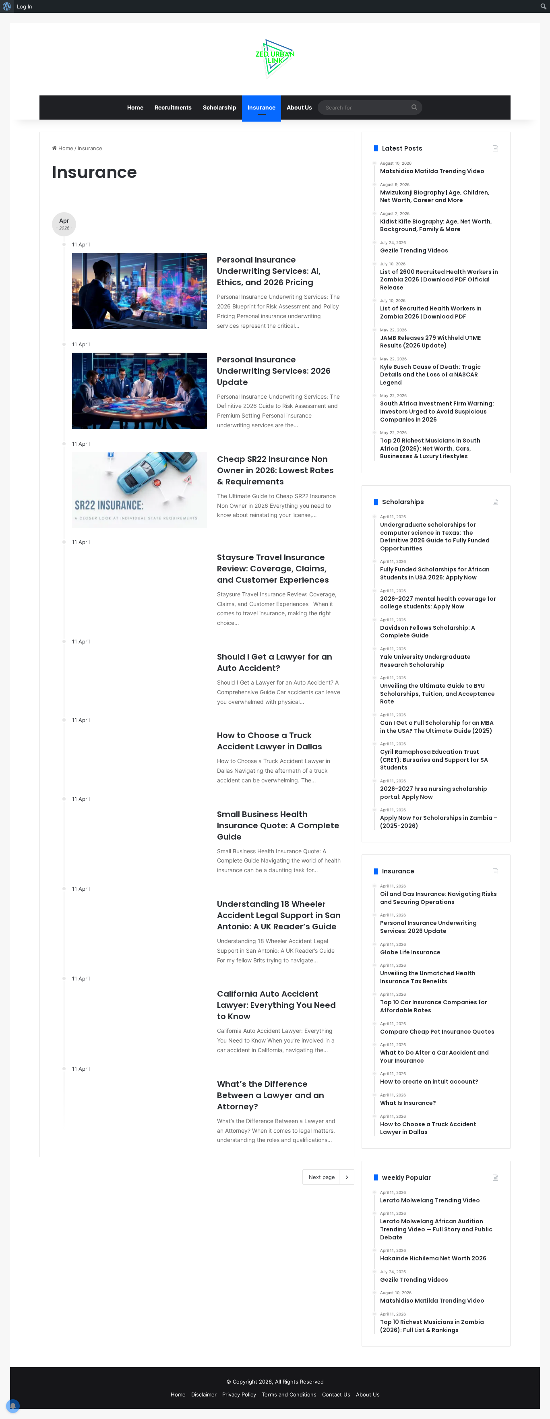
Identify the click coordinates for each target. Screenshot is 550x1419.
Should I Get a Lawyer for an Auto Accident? (274, 662)
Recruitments (173, 107)
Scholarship (219, 107)
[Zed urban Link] (275, 59)
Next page (322, 1177)
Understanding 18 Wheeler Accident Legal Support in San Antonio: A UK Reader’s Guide (279, 915)
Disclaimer (204, 1394)
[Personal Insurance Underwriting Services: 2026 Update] (139, 391)
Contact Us (336, 1394)
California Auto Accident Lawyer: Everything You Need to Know (276, 1005)
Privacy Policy (239, 1394)
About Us (299, 107)
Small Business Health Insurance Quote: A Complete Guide (278, 825)
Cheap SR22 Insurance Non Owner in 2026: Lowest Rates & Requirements (275, 470)
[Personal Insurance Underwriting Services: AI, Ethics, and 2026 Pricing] (139, 291)
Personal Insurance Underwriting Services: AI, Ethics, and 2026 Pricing (268, 271)
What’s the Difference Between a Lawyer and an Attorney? (270, 1095)
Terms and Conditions (289, 1394)
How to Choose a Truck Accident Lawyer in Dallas (269, 741)
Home (135, 107)
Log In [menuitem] (24, 6)
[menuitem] (7, 6)
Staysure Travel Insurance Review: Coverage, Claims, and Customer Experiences (273, 568)
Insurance (261, 107)
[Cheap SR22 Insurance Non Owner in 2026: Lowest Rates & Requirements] (139, 490)
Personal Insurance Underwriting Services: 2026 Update (274, 371)
